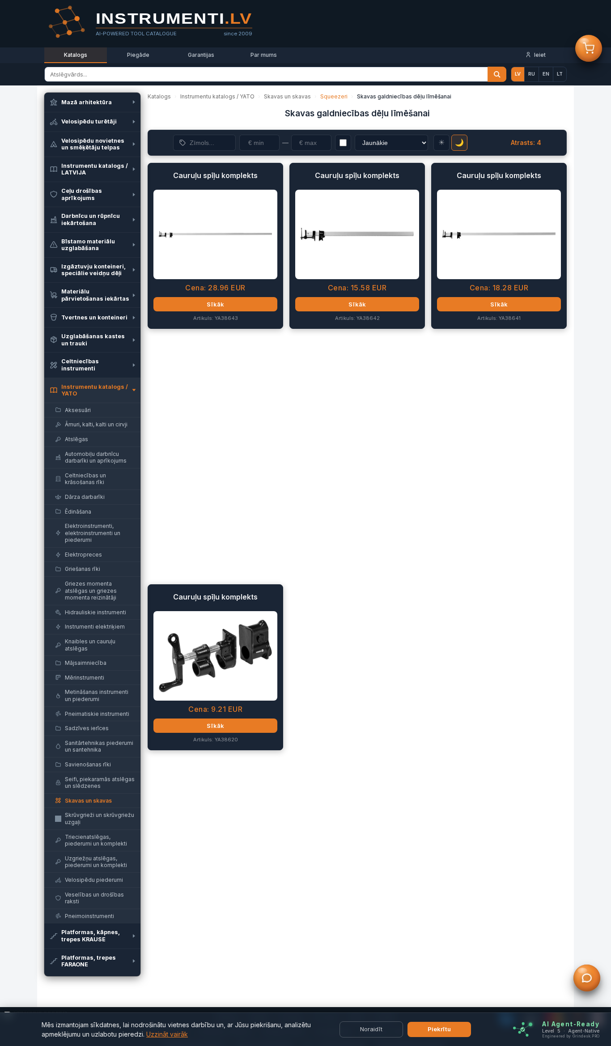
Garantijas (201, 54)
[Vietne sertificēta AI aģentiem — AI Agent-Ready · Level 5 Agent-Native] (523, 1030)
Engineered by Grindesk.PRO (570, 1036)
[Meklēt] (497, 74)
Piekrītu (439, 1029)
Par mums (263, 54)
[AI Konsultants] (586, 978)
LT (560, 74)
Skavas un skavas (287, 96)
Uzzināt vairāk (167, 1034)
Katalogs (75, 54)
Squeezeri (334, 96)
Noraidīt (371, 1029)
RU (531, 74)
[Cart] (588, 48)
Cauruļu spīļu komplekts (215, 175)
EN (546, 74)
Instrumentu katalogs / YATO (217, 96)
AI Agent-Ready (570, 1024)
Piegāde (138, 54)
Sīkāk (215, 304)
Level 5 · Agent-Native (570, 1031)
